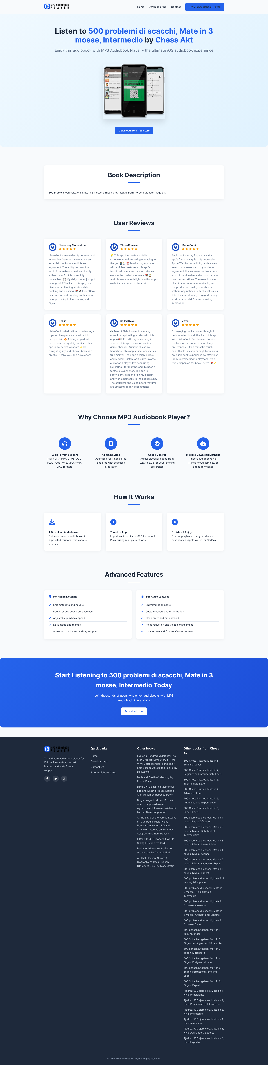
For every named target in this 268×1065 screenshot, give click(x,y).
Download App (157, 6)
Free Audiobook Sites (103, 772)
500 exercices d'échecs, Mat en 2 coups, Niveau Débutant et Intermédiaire (203, 830)
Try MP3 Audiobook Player (204, 6)
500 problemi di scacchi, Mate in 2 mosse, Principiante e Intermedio (203, 891)
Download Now (134, 711)
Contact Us (97, 766)
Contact (176, 6)
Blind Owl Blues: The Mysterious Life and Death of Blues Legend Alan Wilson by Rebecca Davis (155, 790)
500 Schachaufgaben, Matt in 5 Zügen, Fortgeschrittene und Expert (202, 971)
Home (140, 6)
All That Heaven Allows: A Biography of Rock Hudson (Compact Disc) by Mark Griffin (155, 861)
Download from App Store (134, 130)
